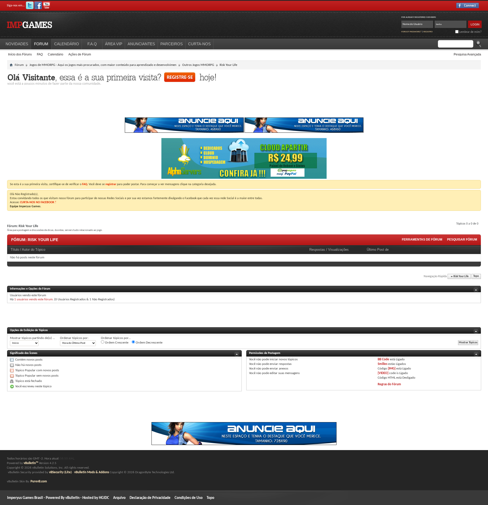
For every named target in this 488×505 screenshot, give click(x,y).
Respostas (317, 249)
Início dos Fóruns (20, 54)
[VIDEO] (383, 373)
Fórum (19, 65)
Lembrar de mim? (470, 32)
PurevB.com (38, 481)
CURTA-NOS (199, 44)
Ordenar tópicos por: (74, 338)
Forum (41, 44)
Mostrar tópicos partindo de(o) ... (32, 338)
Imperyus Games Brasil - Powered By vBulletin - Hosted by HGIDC (58, 498)
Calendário (55, 54)
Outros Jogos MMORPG (198, 65)
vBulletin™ (31, 463)
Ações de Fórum (79, 54)
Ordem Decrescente (148, 342)
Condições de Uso (189, 498)
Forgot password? (411, 32)
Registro (428, 32)
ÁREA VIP (113, 44)
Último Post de (378, 249)
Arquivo (119, 498)
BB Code (383, 359)
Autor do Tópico (33, 249)
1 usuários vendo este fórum (33, 299)
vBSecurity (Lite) (60, 472)
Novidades (17, 44)
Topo (476, 276)
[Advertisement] (244, 102)
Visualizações (338, 249)
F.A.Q (92, 44)
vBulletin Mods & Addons (91, 472)
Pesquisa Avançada (467, 54)
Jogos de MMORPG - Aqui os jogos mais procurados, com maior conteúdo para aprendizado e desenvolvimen (102, 65)
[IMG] (391, 368)
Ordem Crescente (116, 342)
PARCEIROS (171, 44)
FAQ (40, 54)
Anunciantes (141, 44)
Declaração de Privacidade (150, 498)
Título (15, 249)
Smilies (382, 364)
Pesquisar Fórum (462, 239)
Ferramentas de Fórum (422, 239)
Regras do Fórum (389, 384)
